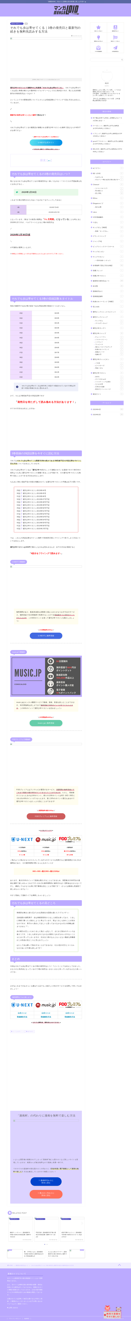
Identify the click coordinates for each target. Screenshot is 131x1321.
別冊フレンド (107, 270)
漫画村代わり (107, 291)
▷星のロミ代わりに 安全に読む (46, 1194)
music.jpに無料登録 (46, 723)
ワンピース (108, 344)
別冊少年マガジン (107, 276)
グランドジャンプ (107, 236)
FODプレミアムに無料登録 (46, 816)
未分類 (107, 286)
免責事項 (26, 1318)
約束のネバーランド (108, 349)
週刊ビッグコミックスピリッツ (107, 312)
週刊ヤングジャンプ (107, 317)
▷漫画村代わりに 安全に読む (46, 1181)
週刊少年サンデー (107, 328)
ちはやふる (108, 177)
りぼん (107, 222)
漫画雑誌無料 (107, 296)
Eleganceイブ (107, 203)
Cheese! (107, 184)
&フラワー (107, 168)
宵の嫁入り (108, 191)
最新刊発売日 (30, 1031)
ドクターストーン (108, 339)
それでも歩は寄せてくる (18, 1031)
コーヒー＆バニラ (108, 188)
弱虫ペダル (108, 368)
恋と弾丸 (108, 193)
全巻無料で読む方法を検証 (108, 265)
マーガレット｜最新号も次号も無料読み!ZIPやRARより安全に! (106, 127)
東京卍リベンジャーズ (108, 389)
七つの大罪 (108, 384)
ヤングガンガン (107, 251)
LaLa (107, 212)
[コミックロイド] (65, 15)
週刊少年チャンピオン (107, 359)
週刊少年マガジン (107, 373)
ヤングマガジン (107, 257)
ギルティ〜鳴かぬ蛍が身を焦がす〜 (108, 179)
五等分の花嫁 (108, 387)
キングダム (108, 320)
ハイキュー (108, 342)
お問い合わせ (13, 1307)
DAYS (108, 377)
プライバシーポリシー (15, 1318)
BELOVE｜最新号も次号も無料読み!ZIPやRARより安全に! (107, 150)
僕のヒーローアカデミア (108, 347)
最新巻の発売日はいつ (17, 23)
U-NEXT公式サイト (46, 143)
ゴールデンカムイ (108, 323)
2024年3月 (108, 414)
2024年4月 (108, 409)
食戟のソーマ (108, 352)
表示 (49, 160)
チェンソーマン (108, 337)
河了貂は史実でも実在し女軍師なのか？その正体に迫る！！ (107, 119)
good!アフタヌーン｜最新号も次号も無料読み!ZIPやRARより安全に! (108, 143)
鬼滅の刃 (108, 354)
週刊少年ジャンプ (107, 333)
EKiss (107, 198)
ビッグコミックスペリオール (107, 246)
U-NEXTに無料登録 (46, 636)
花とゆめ (107, 306)
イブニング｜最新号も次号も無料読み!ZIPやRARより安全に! (107, 135)
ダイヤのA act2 (108, 379)
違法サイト (107, 394)
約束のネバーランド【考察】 (107, 301)
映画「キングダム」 (108, 231)
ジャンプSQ (107, 241)
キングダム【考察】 (107, 227)
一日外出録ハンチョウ (108, 260)
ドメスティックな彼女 (108, 382)
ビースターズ (108, 365)
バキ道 (108, 363)
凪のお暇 (108, 207)
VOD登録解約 (107, 217)
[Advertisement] (46, 279)
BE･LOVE (107, 173)
